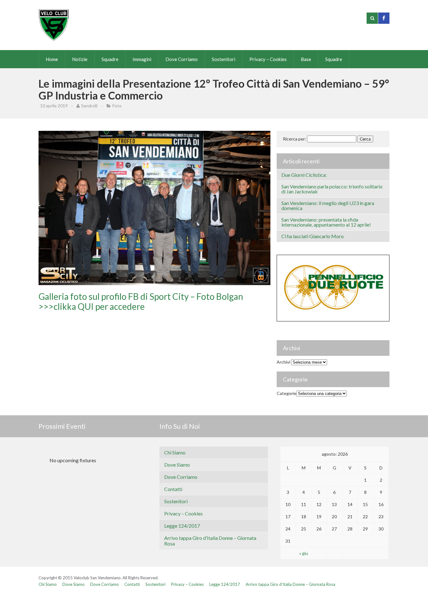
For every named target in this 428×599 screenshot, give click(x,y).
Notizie (79, 59)
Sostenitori (223, 59)
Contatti (173, 489)
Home (52, 59)
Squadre (110, 59)
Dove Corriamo (181, 59)
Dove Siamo (177, 465)
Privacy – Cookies (268, 59)
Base (306, 59)
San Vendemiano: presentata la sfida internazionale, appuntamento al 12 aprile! (326, 222)
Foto (117, 105)
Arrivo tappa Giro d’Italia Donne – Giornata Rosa (210, 540)
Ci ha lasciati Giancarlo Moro (312, 236)
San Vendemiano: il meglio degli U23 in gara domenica (327, 205)
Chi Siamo (174, 452)
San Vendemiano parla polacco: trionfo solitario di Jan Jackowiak (332, 188)
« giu (303, 553)
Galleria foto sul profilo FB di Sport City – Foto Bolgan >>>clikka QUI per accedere (141, 301)
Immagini (142, 59)
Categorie (286, 393)
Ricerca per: (294, 138)
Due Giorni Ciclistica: (304, 175)
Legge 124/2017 (182, 526)
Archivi (283, 362)
